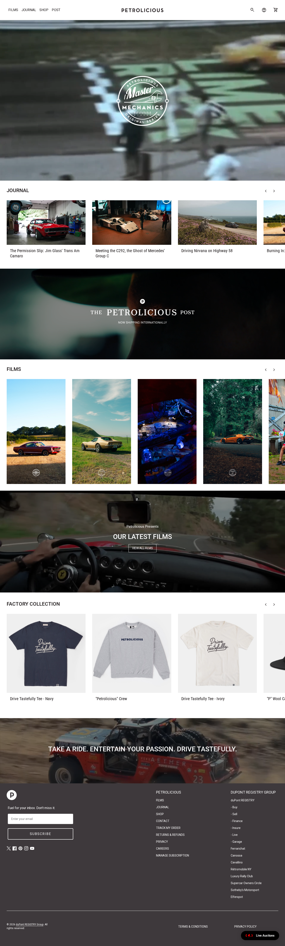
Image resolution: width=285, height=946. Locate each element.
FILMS (13, 10)
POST (56, 10)
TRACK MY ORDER (168, 828)
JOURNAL (28, 10)
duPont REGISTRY (243, 800)
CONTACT (162, 821)
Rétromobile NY (241, 869)
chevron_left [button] (265, 191)
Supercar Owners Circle (246, 883)
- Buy (234, 807)
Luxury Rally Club (242, 876)
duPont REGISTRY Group (29, 924)
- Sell (234, 814)
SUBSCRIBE (40, 834)
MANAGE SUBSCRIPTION (172, 855)
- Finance (237, 821)
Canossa (236, 855)
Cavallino (237, 862)
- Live (234, 834)
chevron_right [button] (274, 191)
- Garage (236, 841)
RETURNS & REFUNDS (170, 834)
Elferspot (237, 897)
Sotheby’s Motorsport (245, 890)
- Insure (236, 828)
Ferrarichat (238, 848)
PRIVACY (162, 841)
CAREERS (162, 848)
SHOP (43, 10)
